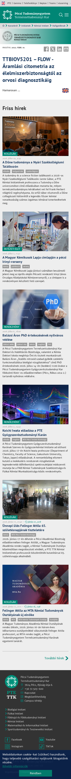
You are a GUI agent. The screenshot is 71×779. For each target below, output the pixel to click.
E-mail (66, 49)
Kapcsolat (30, 692)
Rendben (35, 773)
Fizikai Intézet (15, 713)
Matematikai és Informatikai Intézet (28, 725)
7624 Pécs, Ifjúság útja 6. (39, 684)
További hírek (54, 658)
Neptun (43, 3)
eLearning (63, 3)
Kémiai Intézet (41, 26)
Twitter (52, 49)
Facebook (46, 49)
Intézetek (26, 26)
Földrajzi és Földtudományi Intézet (27, 717)
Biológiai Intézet (17, 709)
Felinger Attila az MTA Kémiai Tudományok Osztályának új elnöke (32, 612)
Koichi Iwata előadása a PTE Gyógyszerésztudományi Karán (24, 432)
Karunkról (13, 26)
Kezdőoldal (3, 26)
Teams (52, 3)
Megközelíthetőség (35, 696)
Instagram (17, 746)
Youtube (50, 739)
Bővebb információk (15, 766)
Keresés (61, 15)
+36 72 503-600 (34, 688)
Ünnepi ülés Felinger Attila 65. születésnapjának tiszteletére (24, 528)
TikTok (49, 746)
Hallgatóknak (58, 26)
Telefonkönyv (30, 3)
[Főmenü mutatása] (67, 15)
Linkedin (59, 49)
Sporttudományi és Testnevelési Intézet (30, 729)
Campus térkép (33, 700)
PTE (9, 3)
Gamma (17, 3)
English (3, 3)
